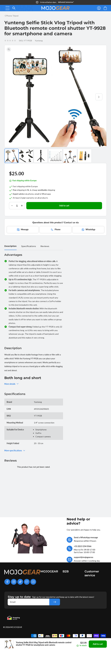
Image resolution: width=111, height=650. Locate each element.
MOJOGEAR (16, 627)
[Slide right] (98, 96)
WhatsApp (90, 229)
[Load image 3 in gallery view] (41, 156)
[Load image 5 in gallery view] (70, 156)
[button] (7, 8)
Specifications (28, 246)
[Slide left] (12, 96)
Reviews (44, 246)
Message (24, 229)
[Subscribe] (54, 602)
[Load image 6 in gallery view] (84, 156)
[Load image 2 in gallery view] (26, 156)
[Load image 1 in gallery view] (11, 156)
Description (10, 246)
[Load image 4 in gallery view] (55, 156)
